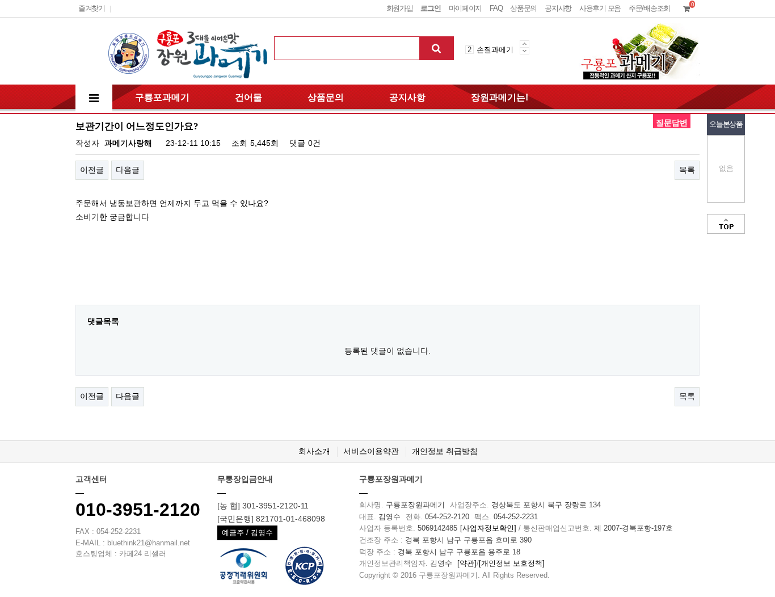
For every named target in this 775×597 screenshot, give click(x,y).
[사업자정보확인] (488, 528)
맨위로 (726, 224)
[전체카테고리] (93, 98)
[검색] (436, 48)
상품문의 (523, 8)
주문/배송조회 (649, 8)
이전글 (92, 169)
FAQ (496, 8)
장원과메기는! (499, 97)
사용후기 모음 (600, 8)
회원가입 (399, 8)
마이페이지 (465, 8)
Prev (524, 43)
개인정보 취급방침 (445, 451)
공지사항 (558, 8)
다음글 (128, 169)
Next (524, 50)
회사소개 (314, 451)
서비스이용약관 (371, 451)
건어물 (248, 97)
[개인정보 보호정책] (512, 563)
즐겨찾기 (91, 8)
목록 (687, 169)
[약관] (467, 563)
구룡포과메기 (162, 97)
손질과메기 (495, 49)
